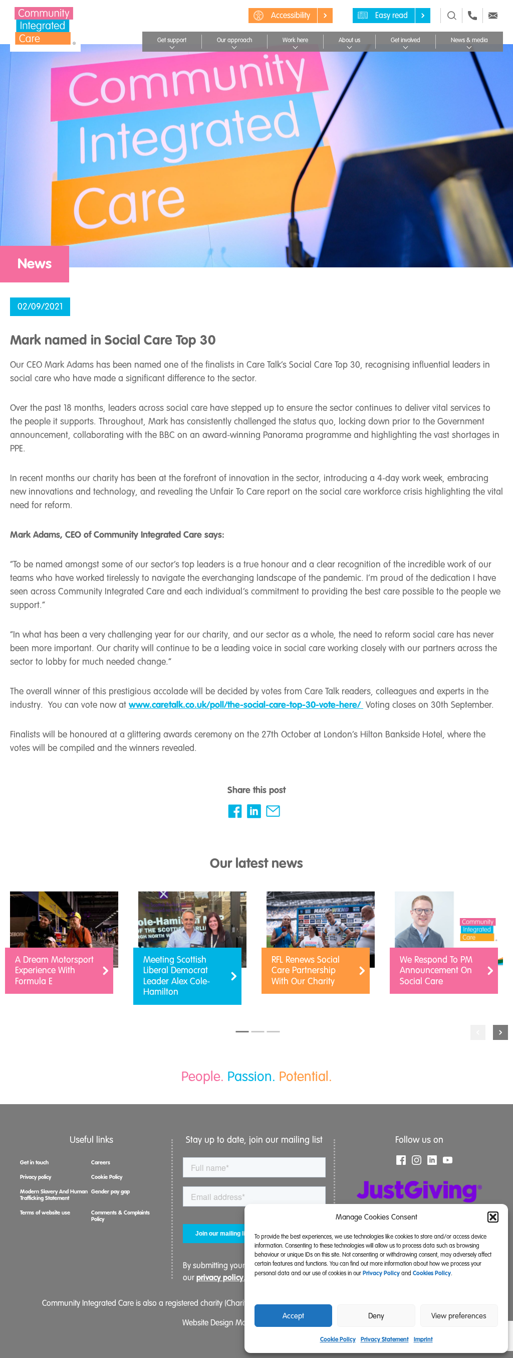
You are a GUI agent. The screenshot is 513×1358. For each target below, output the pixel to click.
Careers (100, 1162)
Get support (171, 40)
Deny (376, 1315)
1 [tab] (242, 1031)
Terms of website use (45, 1212)
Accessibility (290, 16)
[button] (493, 1217)
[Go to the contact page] (472, 15)
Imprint (423, 1339)
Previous (477, 1032)
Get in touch (34, 1162)
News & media (469, 40)
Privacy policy (35, 1176)
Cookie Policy (338, 1339)
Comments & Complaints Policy (120, 1216)
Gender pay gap (110, 1191)
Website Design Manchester (228, 1323)
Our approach (234, 40)
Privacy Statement (385, 1339)
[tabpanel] (64, 947)
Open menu (171, 46)
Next (500, 1032)
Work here (295, 40)
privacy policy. (220, 1277)
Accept (293, 1315)
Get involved (405, 40)
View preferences (458, 1315)
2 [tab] (258, 1031)
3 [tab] (273, 1031)
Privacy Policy (381, 1273)
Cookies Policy (432, 1273)
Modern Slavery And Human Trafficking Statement (54, 1194)
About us (349, 40)
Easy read (391, 16)
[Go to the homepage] (45, 26)
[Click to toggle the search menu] (451, 15)
